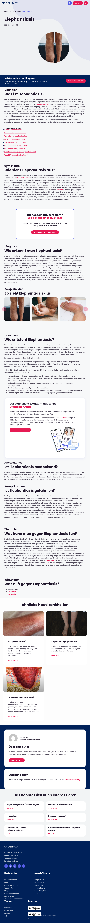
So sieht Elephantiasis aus (14, 139)
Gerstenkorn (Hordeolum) (60, 804)
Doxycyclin (12, 592)
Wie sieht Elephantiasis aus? (15, 133)
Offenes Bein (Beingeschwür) (21, 697)
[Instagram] (6, 866)
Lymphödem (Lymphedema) (64, 641)
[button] (86, 3)
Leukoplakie (12, 816)
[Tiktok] (15, 866)
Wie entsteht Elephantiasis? (15, 142)
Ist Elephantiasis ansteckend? (16, 145)
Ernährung (49, 560)
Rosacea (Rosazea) (57, 816)
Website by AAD (51, 915)
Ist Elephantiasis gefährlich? (15, 149)
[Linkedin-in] (23, 866)
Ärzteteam (64, 417)
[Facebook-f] (10, 866)
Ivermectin (12, 594)
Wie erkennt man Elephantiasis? (16, 136)
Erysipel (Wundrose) (17, 641)
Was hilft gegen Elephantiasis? (16, 155)
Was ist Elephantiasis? (13, 130)
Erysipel (60, 190)
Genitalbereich (42, 104)
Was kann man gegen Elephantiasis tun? (20, 152)
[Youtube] (19, 866)
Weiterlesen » (13, 660)
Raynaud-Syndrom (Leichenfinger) (23, 804)
